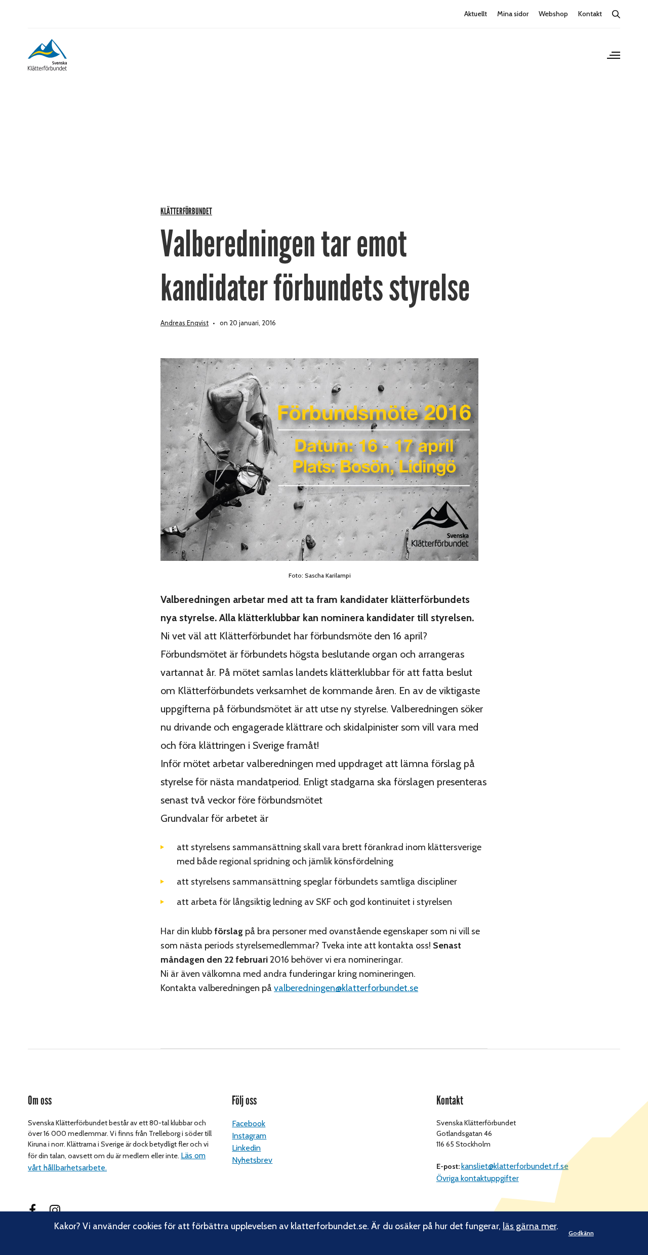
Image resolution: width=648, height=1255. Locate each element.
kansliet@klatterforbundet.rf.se (515, 1166)
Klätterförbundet (186, 211)
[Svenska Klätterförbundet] (47, 54)
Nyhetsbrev (252, 1160)
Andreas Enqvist (184, 323)
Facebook (248, 1123)
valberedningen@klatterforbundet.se (346, 988)
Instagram (249, 1135)
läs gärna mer (529, 1226)
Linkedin (246, 1148)
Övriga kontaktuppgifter (477, 1178)
